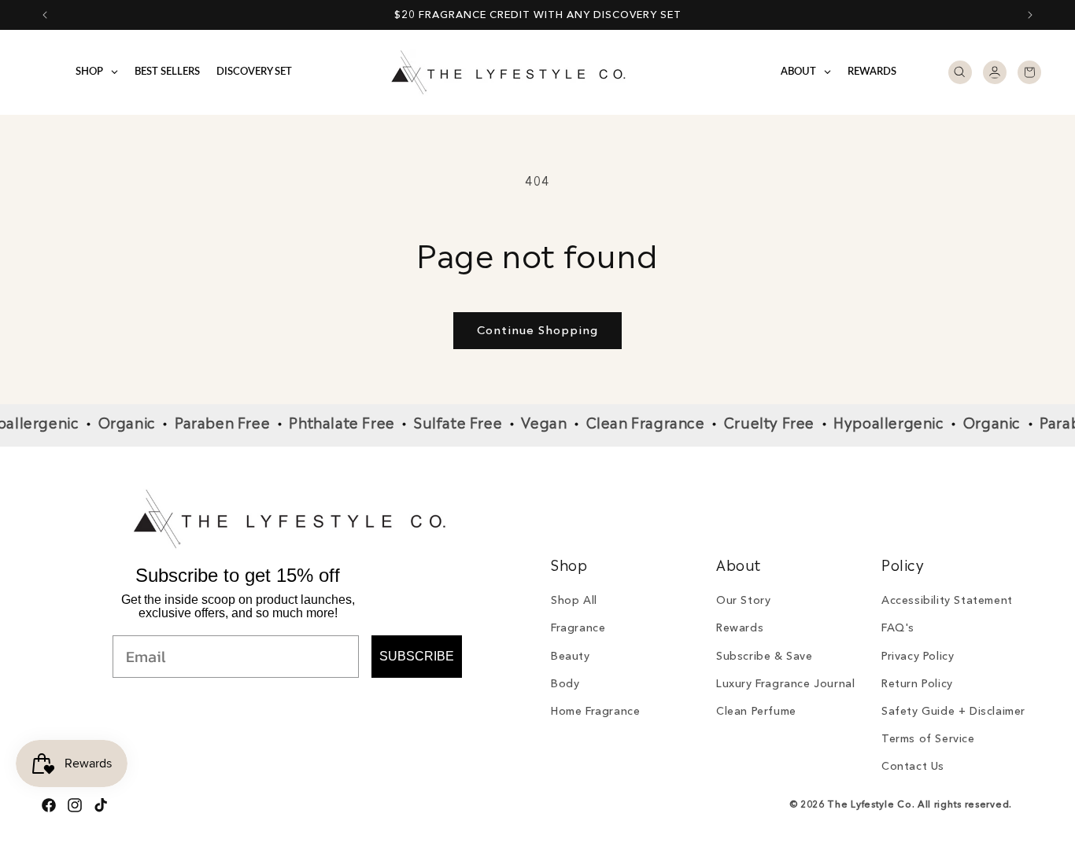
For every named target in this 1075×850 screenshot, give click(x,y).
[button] (960, 72)
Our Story (743, 600)
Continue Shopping (537, 329)
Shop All (574, 600)
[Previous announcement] (45, 15)
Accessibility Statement (947, 600)
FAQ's (897, 627)
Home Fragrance (595, 711)
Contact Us (912, 766)
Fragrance (578, 627)
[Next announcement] (1030, 15)
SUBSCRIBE (416, 656)
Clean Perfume (756, 711)
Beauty (570, 656)
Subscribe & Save (764, 656)
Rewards (739, 627)
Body (565, 683)
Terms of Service (928, 738)
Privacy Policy (917, 656)
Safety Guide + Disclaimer (953, 711)
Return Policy (917, 683)
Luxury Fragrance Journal (785, 683)
